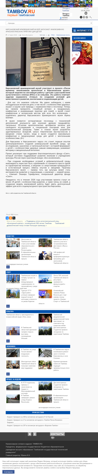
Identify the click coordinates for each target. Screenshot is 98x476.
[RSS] (87, 17)
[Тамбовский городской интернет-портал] (21, 13)
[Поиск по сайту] (90, 17)
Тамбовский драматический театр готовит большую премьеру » (35, 224)
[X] (13, 218)
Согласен (8, 471)
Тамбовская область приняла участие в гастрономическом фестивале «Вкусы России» (61, 244)
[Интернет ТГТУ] (82, 30)
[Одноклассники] (84, 17)
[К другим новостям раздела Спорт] (8, 306)
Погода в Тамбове (66, 14)
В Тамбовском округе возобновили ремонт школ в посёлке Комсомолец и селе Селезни (61, 354)
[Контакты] (57, 434)
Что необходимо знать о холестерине (76, 47)
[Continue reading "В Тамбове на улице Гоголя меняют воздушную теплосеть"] (13, 354)
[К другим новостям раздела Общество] (8, 266)
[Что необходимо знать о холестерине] (84, 52)
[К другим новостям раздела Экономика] (8, 374)
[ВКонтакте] (7, 218)
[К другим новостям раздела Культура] (8, 341)
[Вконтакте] (81, 17)
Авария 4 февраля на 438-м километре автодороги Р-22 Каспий (30, 417)
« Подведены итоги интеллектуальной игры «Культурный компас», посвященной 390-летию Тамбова (33, 222)
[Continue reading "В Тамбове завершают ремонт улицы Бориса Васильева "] (13, 399)
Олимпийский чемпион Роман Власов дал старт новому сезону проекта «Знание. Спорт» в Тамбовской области (54, 297)
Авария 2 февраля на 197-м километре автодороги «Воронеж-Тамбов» (32, 425)
